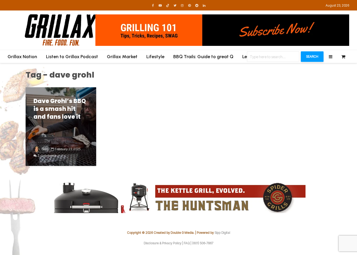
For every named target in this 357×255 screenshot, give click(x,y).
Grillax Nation (22, 56)
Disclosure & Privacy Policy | (164, 243)
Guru (44, 149)
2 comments (47, 156)
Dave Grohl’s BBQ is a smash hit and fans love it (59, 109)
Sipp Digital (222, 233)
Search (312, 56)
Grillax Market (122, 56)
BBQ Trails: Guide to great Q (203, 56)
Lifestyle (155, 56)
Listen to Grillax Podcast (72, 56)
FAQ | (188, 243)
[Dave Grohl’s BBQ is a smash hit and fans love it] (61, 126)
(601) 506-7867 (202, 243)
